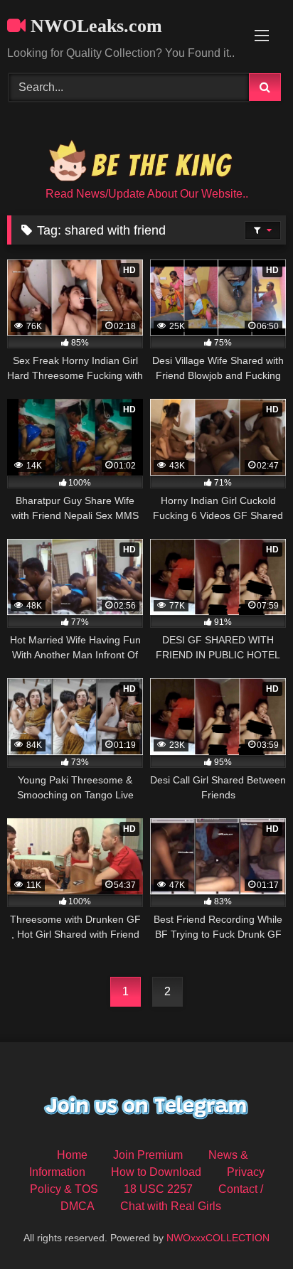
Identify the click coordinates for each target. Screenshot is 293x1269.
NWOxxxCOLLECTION (218, 1237)
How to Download (156, 1172)
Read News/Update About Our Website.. (147, 194)
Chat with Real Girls (170, 1206)
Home (72, 1155)
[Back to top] (249, 1227)
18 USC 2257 (158, 1189)
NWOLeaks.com (94, 26)
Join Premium (148, 1155)
